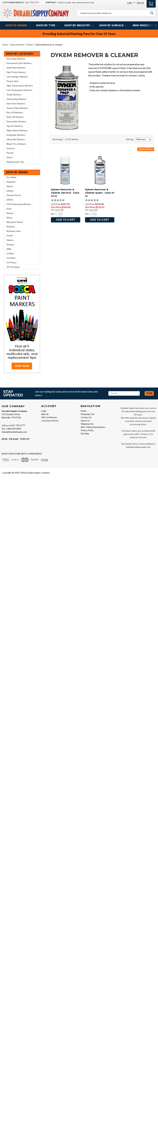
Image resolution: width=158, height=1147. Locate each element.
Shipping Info (87, 423)
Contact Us (86, 417)
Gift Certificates (49, 417)
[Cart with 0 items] (151, 3)
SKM (8, 249)
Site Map (85, 433)
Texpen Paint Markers (17, 108)
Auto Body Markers (15, 59)
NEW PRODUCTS (144, 25)
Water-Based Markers (17, 130)
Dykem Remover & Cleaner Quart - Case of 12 (99, 192)
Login (130, 2)
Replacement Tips (15, 162)
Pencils (9, 153)
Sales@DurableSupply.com (14, 432)
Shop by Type (45, 25)
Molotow (10, 226)
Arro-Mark (11, 177)
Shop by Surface (111, 25)
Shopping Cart (88, 414)
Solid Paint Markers (15, 67)
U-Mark (10, 253)
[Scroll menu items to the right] (152, 25)
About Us (85, 420)
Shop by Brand (16, 25)
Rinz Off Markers (14, 112)
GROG (9, 199)
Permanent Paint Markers (18, 63)
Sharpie (10, 244)
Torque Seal (12, 81)
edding (9, 191)
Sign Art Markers (14, 126)
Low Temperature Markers (19, 90)
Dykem (9, 186)
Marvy (9, 217)
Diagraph (10, 182)
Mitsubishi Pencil (14, 222)
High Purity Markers (16, 72)
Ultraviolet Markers (15, 139)
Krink (8, 208)
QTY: (53, 214)
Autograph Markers (15, 135)
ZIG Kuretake (13, 267)
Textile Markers (13, 94)
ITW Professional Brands (18, 204)
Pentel (9, 235)
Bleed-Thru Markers (16, 144)
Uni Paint (10, 258)
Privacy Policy (87, 430)
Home (83, 410)
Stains (9, 157)
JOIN (149, 393)
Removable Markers (16, 121)
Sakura (9, 240)
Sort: (130, 139)
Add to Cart (65, 219)
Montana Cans (13, 231)
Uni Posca (11, 262)
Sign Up (140, 2)
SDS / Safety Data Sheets (93, 427)
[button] (22, 324)
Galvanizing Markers (16, 99)
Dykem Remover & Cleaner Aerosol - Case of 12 (65, 192)
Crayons (10, 148)
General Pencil (13, 195)
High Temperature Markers (19, 85)
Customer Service (49, 420)
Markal (9, 213)
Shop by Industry (77, 25)
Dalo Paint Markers (15, 103)
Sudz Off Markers (15, 117)
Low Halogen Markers (17, 76)
